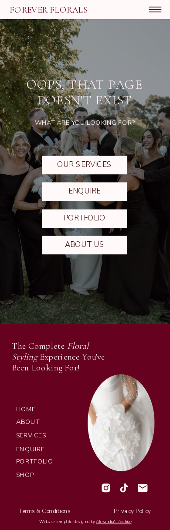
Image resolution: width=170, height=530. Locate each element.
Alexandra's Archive (114, 521)
